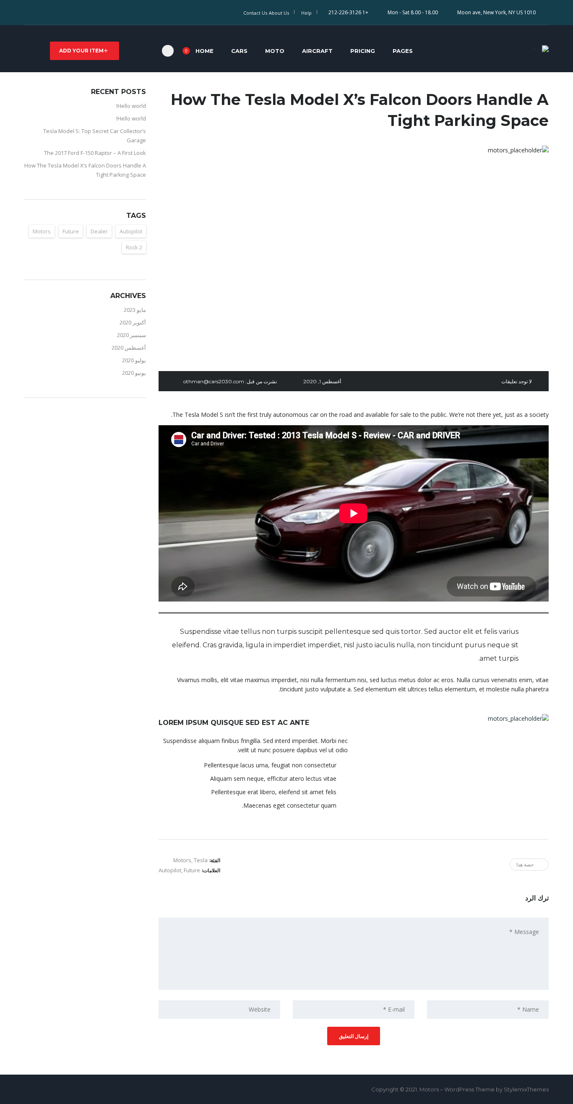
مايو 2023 (135, 310)
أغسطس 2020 (129, 347)
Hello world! (131, 106)
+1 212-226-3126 (348, 12)
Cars (239, 50)
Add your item (81, 50)
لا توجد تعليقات (516, 381)
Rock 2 (134, 247)
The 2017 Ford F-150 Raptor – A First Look (95, 153)
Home (204, 50)
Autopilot (170, 870)
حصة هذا (525, 864)
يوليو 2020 (134, 360)
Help (306, 13)
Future (192, 870)
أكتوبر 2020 (133, 322)
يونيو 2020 (134, 373)
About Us (279, 13)
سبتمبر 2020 (131, 335)
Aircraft (317, 50)
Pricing (362, 50)
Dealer (99, 231)
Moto (274, 50)
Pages (403, 50)
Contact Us (255, 13)
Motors (42, 231)
